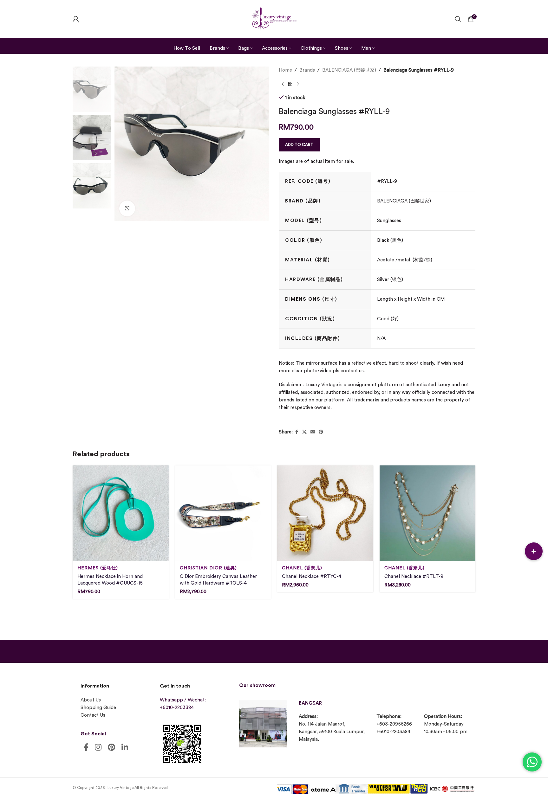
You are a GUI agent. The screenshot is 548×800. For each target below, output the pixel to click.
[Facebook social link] (296, 432)
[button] (534, 551)
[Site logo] (274, 18)
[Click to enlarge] (127, 208)
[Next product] (298, 84)
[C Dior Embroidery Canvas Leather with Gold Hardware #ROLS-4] (223, 513)
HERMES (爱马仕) (97, 568)
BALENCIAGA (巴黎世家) (349, 70)
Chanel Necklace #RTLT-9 (413, 576)
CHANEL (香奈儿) (302, 568)
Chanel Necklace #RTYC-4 (311, 576)
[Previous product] (282, 84)
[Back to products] (290, 84)
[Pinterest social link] (321, 432)
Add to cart (299, 145)
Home (285, 70)
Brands (307, 70)
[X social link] (304, 432)
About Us (91, 700)
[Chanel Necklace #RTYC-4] (325, 513)
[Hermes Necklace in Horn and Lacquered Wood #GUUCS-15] (121, 513)
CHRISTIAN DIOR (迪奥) (208, 568)
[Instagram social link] (98, 747)
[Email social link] (313, 432)
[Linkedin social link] (124, 747)
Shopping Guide (98, 707)
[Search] (458, 19)
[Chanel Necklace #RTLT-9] (428, 513)
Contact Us (93, 715)
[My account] (75, 19)
